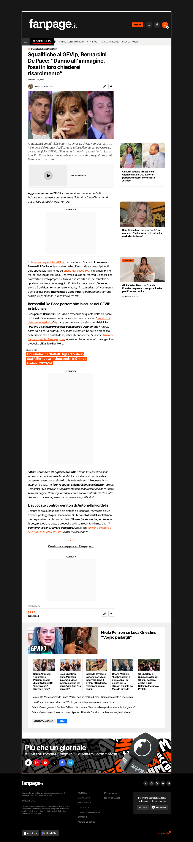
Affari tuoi (92, 42)
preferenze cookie (86, 822)
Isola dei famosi (130, 42)
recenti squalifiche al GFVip (49, 262)
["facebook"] (62, 762)
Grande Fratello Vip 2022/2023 (44, 49)
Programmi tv (42, 41)
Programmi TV (34, 606)
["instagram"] (36, 762)
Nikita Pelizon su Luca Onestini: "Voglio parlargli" (128, 635)
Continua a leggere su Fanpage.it (71, 546)
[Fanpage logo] (49, 25)
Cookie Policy (84, 807)
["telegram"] (70, 762)
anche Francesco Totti (77, 270)
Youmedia (82, 793)
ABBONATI (137, 25)
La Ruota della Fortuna (71, 42)
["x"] (53, 762)
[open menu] (26, 41)
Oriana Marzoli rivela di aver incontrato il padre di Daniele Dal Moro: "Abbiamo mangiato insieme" (82, 712)
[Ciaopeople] (164, 834)
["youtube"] (45, 762)
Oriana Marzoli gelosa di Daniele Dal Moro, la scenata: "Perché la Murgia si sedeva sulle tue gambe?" (84, 707)
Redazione (82, 817)
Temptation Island (109, 42)
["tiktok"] (28, 762)
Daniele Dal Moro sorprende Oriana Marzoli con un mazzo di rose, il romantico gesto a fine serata (82, 696)
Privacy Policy (84, 802)
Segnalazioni (84, 798)
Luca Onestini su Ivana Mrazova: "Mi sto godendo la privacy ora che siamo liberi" (73, 702)
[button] (111, 86)
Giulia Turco (48, 86)
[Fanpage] (32, 783)
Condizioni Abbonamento (89, 812)
